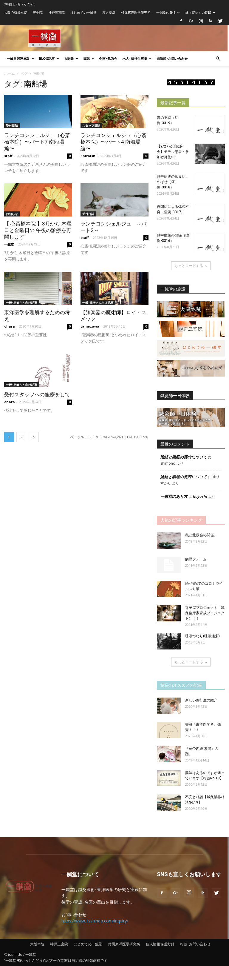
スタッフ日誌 (91, 125)
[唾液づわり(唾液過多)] (169, 641)
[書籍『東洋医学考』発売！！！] (169, 730)
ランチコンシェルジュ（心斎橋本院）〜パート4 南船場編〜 (113, 141)
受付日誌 (12, 125)
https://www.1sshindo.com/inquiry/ (94, 921)
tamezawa (90, 326)
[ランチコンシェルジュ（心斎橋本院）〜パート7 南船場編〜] (38, 111)
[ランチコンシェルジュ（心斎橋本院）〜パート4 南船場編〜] (114, 111)
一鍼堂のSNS (165, 12)
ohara (9, 326)
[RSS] (210, 21)
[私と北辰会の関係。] (169, 540)
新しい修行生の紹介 (201, 700)
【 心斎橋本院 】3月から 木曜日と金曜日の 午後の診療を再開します (38, 230)
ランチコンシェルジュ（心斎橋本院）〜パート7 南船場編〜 (37, 141)
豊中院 (38, 12)
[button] (218, 59)
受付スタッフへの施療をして (37, 394)
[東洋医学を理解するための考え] (38, 288)
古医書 (69, 58)
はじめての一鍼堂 (83, 12)
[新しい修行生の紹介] (169, 706)
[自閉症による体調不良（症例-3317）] (210, 214)
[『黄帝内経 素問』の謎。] (169, 754)
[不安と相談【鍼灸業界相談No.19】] (169, 802)
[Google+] (190, 21)
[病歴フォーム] (169, 565)
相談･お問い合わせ (195, 944)
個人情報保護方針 (160, 944)
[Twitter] (220, 21)
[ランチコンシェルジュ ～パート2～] (114, 200)
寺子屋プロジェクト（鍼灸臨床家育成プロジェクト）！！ (205, 613)
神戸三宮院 (56, 12)
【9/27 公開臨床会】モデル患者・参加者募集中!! (173, 151)
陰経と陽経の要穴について (183, 457)
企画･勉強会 (108, 58)
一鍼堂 (9, 244)
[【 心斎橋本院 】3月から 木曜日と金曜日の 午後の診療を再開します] (38, 200)
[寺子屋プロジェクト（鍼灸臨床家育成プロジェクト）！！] (169, 613)
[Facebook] (181, 21)
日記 (86, 58)
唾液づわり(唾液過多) (202, 636)
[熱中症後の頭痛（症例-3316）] (210, 243)
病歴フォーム (196, 559)
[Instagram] (200, 21)
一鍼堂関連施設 (18, 58)
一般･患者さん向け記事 (21, 302)
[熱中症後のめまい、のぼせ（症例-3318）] (210, 184)
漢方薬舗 (108, 12)
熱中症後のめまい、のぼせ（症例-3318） (173, 181)
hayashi (200, 496)
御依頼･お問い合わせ (172, 58)
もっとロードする (188, 265)
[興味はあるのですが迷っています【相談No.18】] (169, 778)
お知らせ (12, 214)
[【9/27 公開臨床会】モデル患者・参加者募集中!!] (210, 154)
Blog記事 (47, 58)
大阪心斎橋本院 (15, 12)
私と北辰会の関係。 (201, 535)
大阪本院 (37, 944)
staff (8, 155)
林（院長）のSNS (198, 12)
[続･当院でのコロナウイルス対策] (169, 589)
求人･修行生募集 (135, 58)
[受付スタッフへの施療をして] (38, 370)
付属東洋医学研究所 (136, 12)
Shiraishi (89, 155)
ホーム (9, 73)
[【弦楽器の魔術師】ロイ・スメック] (114, 288)
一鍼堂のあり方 (174, 496)
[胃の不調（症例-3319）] (210, 125)
